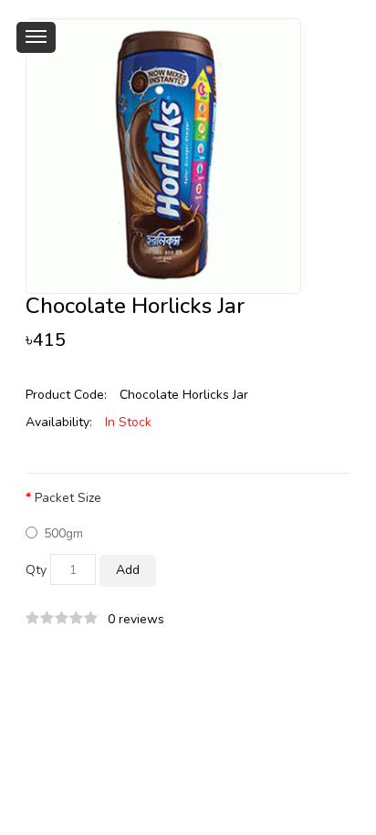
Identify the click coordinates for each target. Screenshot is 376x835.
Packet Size (68, 497)
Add (128, 570)
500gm (63, 533)
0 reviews (136, 619)
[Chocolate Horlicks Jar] (163, 154)
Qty (36, 570)
